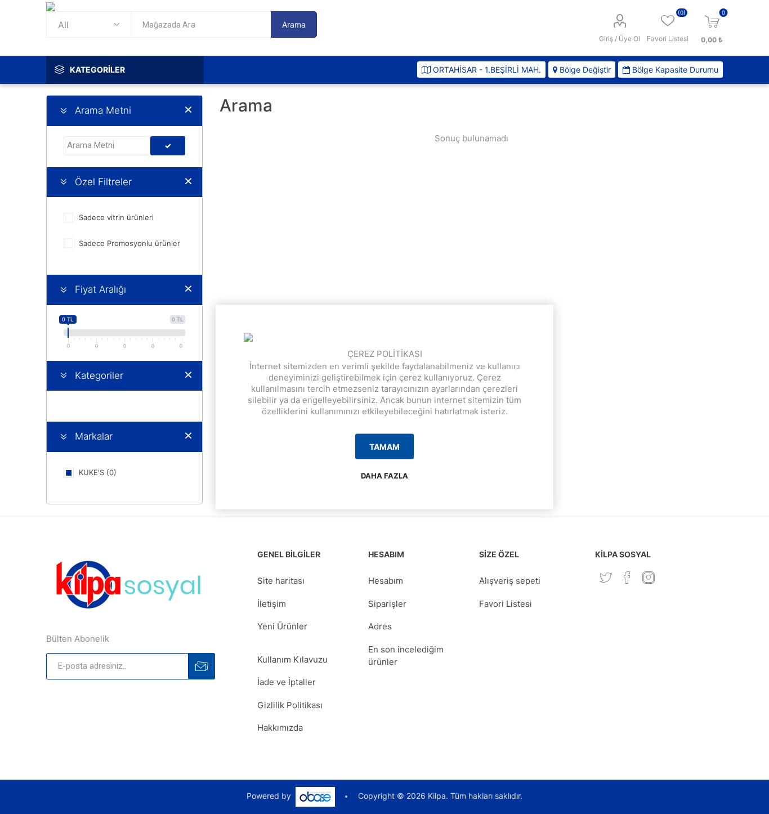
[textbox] (201, 24)
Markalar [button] (94, 436)
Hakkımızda (280, 727)
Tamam (384, 446)
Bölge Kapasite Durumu (674, 69)
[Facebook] (627, 578)
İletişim (271, 603)
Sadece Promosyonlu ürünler (129, 243)
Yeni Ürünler (282, 626)
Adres (380, 626)
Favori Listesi (505, 603)
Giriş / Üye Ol (619, 38)
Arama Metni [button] (103, 110)
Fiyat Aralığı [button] (100, 289)
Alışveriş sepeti (509, 580)
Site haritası (281, 580)
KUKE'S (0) (98, 472)
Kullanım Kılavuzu (292, 659)
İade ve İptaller (286, 682)
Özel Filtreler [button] (103, 181)
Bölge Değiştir (584, 69)
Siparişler (387, 603)
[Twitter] (606, 578)
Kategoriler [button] (99, 375)
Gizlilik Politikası (290, 705)
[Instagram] (649, 578)
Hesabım (385, 580)
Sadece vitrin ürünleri (116, 217)
